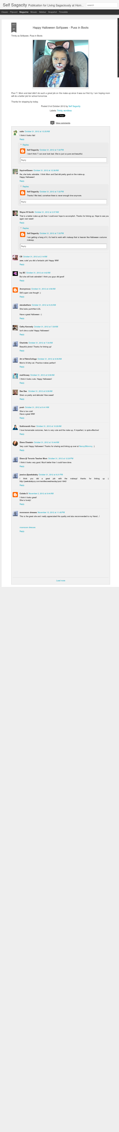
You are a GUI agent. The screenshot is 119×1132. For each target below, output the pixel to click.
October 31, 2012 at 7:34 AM (41, 342)
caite (22, 131)
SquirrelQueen (26, 170)
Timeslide (63, 11)
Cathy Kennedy (26, 326)
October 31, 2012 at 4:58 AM (43, 288)
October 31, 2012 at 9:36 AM (40, 391)
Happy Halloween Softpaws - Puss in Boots (61, 27)
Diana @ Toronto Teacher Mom (33, 458)
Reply (22, 139)
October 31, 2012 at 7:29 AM (46, 326)
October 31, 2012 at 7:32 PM (52, 149)
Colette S (24, 493)
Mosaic (33, 11)
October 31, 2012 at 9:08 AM (42, 375)
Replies (26, 144)
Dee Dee (23, 391)
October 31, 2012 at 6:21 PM (51, 474)
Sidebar (42, 11)
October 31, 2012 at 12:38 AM (46, 170)
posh (22, 407)
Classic (4, 11)
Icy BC (22, 272)
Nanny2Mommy (85, 446)
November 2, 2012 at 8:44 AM (41, 493)
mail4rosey (24, 375)
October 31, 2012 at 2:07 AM (47, 212)
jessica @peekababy (29, 474)
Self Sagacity (74, 106)
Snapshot (52, 11)
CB (21, 256)
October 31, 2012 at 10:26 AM (48, 426)
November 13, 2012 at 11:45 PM (51, 512)
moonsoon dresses (28, 512)
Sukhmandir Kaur (27, 426)
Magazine (23, 11)
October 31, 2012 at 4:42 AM (38, 272)
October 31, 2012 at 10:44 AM (46, 442)
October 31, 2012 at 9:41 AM (37, 407)
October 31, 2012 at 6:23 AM (44, 304)
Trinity (59, 110)
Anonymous (25, 288)
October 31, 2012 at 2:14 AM (35, 256)
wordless (68, 110)
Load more (60, 580)
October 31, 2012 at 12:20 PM (60, 458)
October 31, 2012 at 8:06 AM (50, 358)
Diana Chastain (26, 442)
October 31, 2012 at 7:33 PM (52, 233)
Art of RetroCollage (28, 358)
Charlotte (24, 342)
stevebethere (25, 304)
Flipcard (13, 11)
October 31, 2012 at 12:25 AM (37, 131)
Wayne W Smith (27, 212)
